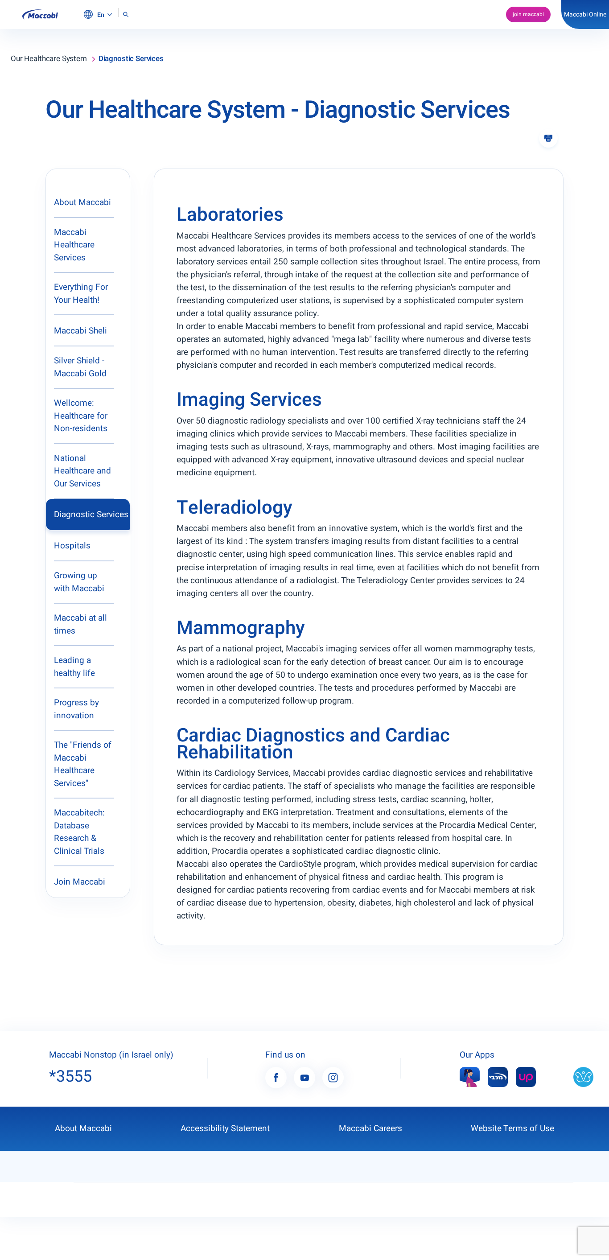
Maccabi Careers (370, 1128)
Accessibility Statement (225, 1128)
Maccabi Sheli (80, 331)
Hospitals (72, 545)
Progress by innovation (76, 709)
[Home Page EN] (40, 14)
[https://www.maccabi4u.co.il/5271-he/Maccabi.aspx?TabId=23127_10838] (470, 1077)
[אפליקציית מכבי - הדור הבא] (498, 1077)
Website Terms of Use (512, 1128)
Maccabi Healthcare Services (74, 245)
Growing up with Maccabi (79, 582)
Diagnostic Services (91, 514)
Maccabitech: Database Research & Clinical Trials (79, 832)
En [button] (101, 15)
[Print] (548, 138)
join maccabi (528, 14)
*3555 (70, 1077)
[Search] (125, 14)
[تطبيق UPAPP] (526, 1077)
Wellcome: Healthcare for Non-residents (80, 416)
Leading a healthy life (74, 666)
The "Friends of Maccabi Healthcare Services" (82, 764)
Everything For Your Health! (81, 293)
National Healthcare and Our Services (82, 471)
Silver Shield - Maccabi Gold (80, 367)
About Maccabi (82, 202)
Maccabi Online (585, 14)
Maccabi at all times (80, 624)
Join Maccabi (79, 882)
